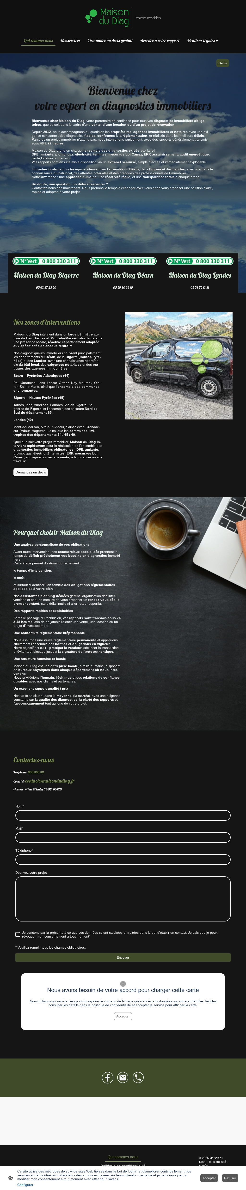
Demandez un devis (31, 472)
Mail (19, 828)
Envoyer (123, 957)
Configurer (25, 1185)
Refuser (230, 1178)
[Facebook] (107, 1077)
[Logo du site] (123, 17)
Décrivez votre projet (31, 872)
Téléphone (24, 850)
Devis (222, 63)
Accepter (123, 1016)
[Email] (123, 1077)
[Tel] (138, 1077)
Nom (19, 806)
